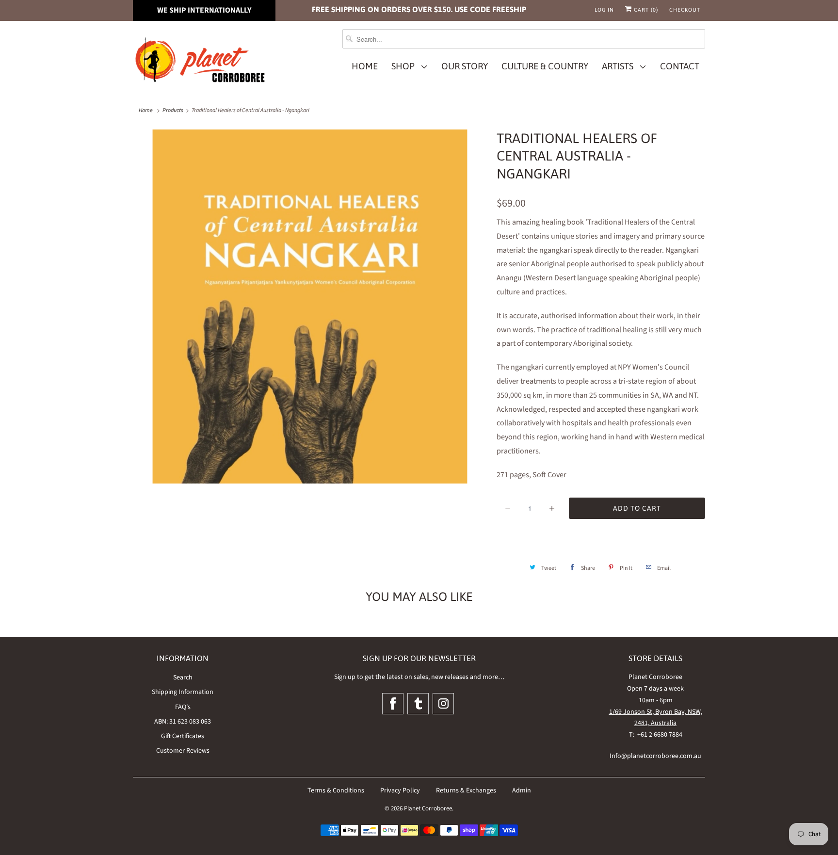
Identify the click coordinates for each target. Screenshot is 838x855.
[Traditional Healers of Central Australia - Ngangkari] (310, 306)
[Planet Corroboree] (201, 61)
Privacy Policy (400, 790)
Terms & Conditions (335, 790)
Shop (405, 66)
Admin (521, 790)
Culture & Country (544, 66)
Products (172, 110)
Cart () (645, 10)
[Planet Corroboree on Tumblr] (418, 703)
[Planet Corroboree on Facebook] (392, 703)
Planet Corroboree (428, 808)
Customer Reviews (183, 751)
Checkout (684, 10)
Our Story (464, 66)
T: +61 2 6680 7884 (655, 735)
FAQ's (183, 707)
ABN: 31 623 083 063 (182, 721)
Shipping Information (182, 692)
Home (365, 66)
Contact (679, 66)
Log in (604, 10)
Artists (619, 66)
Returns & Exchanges (466, 790)
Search (183, 677)
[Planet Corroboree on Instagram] (443, 703)
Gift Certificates (182, 736)
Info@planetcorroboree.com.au (655, 756)
